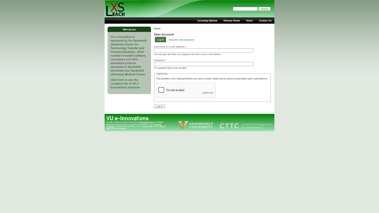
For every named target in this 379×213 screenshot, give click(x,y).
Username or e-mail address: (170, 46)
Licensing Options (207, 20)
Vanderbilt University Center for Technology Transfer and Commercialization (129, 46)
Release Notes (231, 20)
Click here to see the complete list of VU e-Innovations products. (126, 83)
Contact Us (265, 20)
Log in (160, 39)
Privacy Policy (148, 126)
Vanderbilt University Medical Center (128, 72)
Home (249, 20)
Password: (160, 60)
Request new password (181, 39)
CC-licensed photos (145, 122)
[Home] (119, 20)
